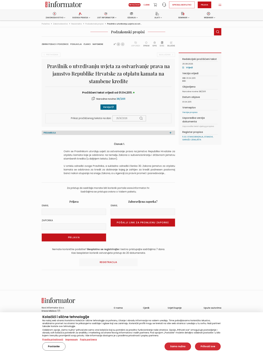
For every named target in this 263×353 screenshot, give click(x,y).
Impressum (71, 339)
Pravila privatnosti (52, 339)
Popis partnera (88, 339)
